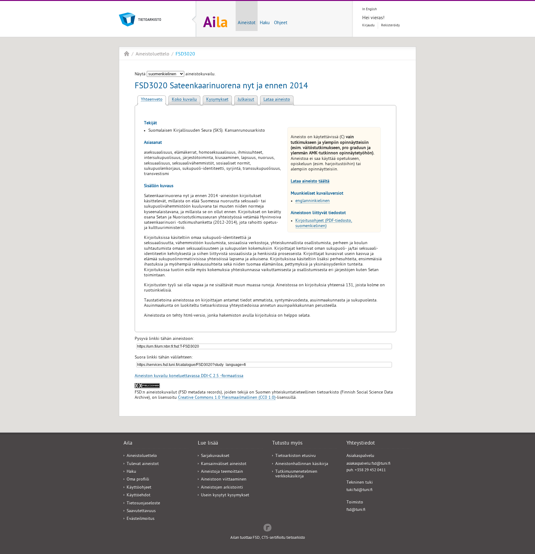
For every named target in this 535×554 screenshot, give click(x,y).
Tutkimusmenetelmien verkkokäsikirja (296, 474)
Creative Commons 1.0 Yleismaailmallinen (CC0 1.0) (227, 398)
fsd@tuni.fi (355, 510)
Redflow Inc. (267, 527)
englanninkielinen (312, 201)
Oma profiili (138, 479)
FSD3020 (185, 54)
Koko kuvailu (184, 100)
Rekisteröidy (390, 25)
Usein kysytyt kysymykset (225, 495)
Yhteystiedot (360, 444)
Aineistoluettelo (152, 54)
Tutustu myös (287, 444)
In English (369, 9)
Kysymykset (217, 100)
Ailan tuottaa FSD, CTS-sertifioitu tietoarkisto (267, 538)
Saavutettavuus (141, 511)
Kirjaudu (368, 25)
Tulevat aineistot (143, 464)
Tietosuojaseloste (143, 503)
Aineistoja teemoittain (222, 472)
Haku (265, 23)
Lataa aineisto (276, 100)
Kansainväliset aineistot (223, 464)
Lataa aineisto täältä (310, 181)
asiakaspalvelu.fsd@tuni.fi (368, 464)
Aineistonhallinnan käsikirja (301, 464)
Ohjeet (280, 23)
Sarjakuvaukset (215, 456)
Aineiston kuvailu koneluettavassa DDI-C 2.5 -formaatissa (189, 376)
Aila (126, 53)
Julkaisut (246, 100)
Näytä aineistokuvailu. (175, 74)
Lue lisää (208, 444)
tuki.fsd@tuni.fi (359, 490)
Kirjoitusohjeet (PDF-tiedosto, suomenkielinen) (323, 223)
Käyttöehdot (138, 495)
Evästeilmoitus (140, 519)
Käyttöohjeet (139, 487)
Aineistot (246, 23)
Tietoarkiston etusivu (295, 456)
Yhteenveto (152, 100)
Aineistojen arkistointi (222, 487)
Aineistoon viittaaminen (223, 479)
